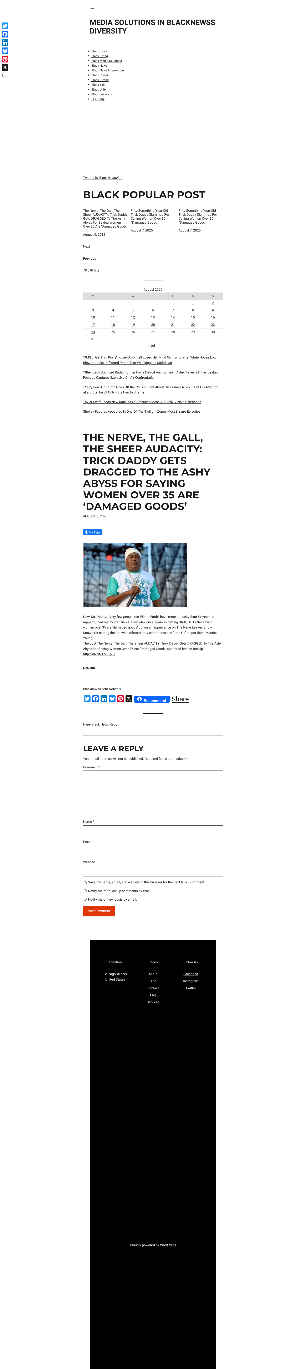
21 (173, 324)
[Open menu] (92, 9)
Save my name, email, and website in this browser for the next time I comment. (146, 882)
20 (153, 324)
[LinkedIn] (6, 42)
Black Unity (99, 89)
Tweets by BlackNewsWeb (102, 177)
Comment (91, 767)
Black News (99, 65)
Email (88, 841)
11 (113, 317)
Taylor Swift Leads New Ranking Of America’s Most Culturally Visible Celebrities (142, 401)
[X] (6, 67)
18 (113, 324)
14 (173, 317)
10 (93, 317)
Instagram (190, 981)
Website (89, 862)
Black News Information (107, 70)
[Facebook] (6, 34)
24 (93, 332)
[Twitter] (6, 26)
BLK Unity (97, 99)
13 (153, 317)
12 (133, 317)
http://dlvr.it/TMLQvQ (99, 654)
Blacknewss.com (102, 94)
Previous (89, 258)
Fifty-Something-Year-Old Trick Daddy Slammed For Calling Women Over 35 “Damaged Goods (150, 217)
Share (180, 699)
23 (213, 324)
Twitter (190, 988)
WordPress (168, 1245)
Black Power (99, 75)
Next (86, 246)
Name (88, 821)
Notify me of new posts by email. (112, 899)
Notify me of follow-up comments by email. (120, 891)
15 (193, 317)
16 (213, 317)
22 (193, 324)
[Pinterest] (6, 59)
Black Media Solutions (106, 61)
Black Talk (98, 85)
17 (93, 324)
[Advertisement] (153, 137)
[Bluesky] (6, 51)
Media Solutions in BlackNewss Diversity (152, 27)
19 (133, 324)
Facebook (190, 974)
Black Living (99, 56)
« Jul (151, 345)
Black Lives (99, 51)
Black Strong (100, 80)
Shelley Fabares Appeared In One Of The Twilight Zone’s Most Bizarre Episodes (141, 411)
